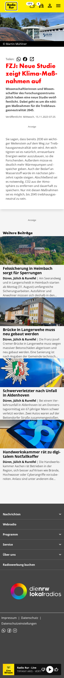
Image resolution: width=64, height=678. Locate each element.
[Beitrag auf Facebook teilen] (25, 59)
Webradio (9, 524)
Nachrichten (12, 514)
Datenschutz (29, 618)
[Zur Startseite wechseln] (11, 6)
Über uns (9, 555)
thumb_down (43, 669)
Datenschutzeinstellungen (19, 623)
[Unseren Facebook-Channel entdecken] (9, 630)
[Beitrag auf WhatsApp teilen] (19, 59)
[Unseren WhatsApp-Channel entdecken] (3, 630)
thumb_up (56, 669)
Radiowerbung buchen (19, 565)
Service (8, 544)
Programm (10, 534)
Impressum (9, 618)
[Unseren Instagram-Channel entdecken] (15, 630)
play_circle (50, 669)
